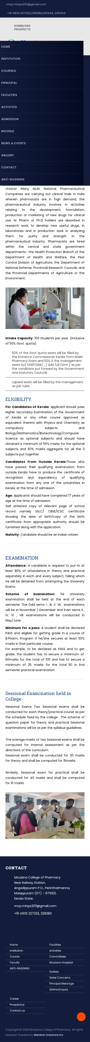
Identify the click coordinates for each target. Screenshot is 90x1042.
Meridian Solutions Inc (48, 1035)
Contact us (17, 1010)
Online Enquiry (58, 989)
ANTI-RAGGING (12, 179)
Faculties (9, 95)
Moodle (7, 131)
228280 (36, 13)
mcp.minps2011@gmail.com (26, 4)
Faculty (15, 962)
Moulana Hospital (61, 962)
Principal (9, 83)
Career (14, 999)
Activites (9, 107)
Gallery (7, 155)
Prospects (22, 27)
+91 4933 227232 (19, 13)
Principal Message (61, 983)
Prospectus (17, 1004)
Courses (8, 71)
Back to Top (81, 1016)
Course (14, 956)
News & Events (13, 143)
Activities (55, 950)
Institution (10, 59)
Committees (57, 956)
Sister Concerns (59, 977)
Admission (10, 119)
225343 (47, 13)
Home (5, 47)
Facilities (55, 945)
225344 (60, 13)
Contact (9, 167)
